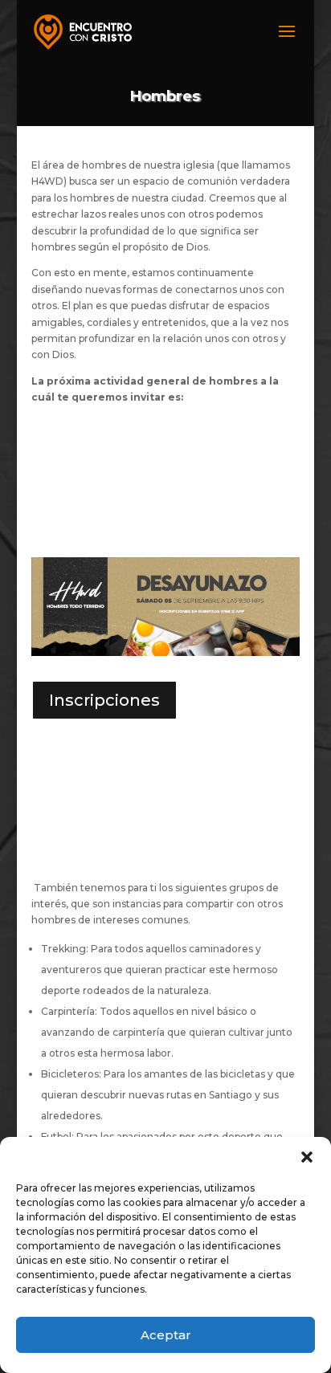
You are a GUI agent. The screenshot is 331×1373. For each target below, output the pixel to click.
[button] (307, 1157)
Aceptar (166, 1334)
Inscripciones (104, 700)
